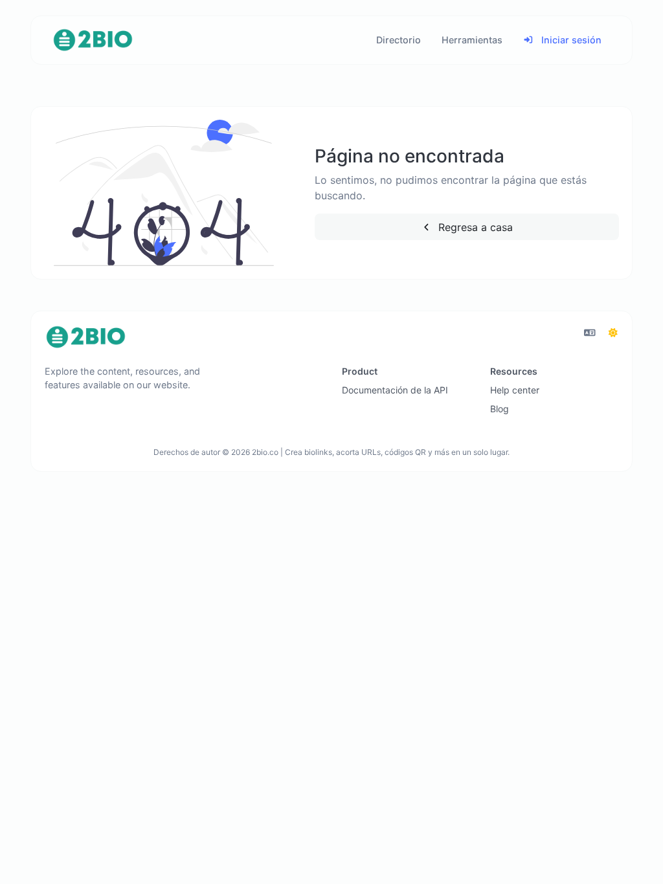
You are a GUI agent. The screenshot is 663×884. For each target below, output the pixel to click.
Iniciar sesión (570, 39)
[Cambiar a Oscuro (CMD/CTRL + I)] (613, 332)
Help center (514, 389)
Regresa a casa (474, 227)
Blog (499, 408)
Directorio (398, 39)
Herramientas (472, 39)
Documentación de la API (395, 389)
